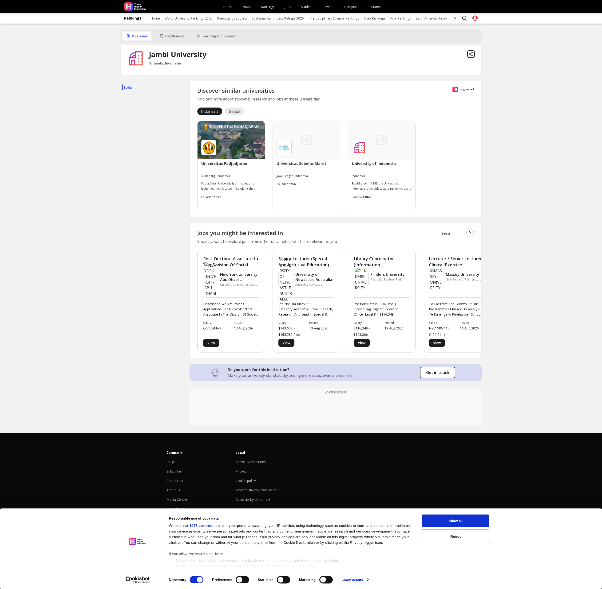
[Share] (471, 54)
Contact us (174, 480)
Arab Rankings (374, 18)
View (211, 343)
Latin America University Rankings (441, 18)
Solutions (374, 6)
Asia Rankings (400, 18)
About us (173, 490)
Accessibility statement (253, 499)
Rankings (268, 6)
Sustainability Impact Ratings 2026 (278, 18)
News (246, 6)
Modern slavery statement (256, 490)
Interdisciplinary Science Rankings (334, 18)
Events (329, 6)
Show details (352, 580)
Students (307, 6)
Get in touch (437, 372)
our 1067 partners (198, 526)
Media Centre (176, 499)
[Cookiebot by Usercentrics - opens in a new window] (137, 579)
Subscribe (173, 471)
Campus (350, 6)
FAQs (170, 462)
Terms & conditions (251, 462)
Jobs (288, 6)
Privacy (241, 471)
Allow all (455, 521)
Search (464, 18)
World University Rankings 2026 (188, 18)
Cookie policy (246, 480)
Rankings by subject (232, 18)
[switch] (242, 579)
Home (228, 6)
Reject (455, 536)
